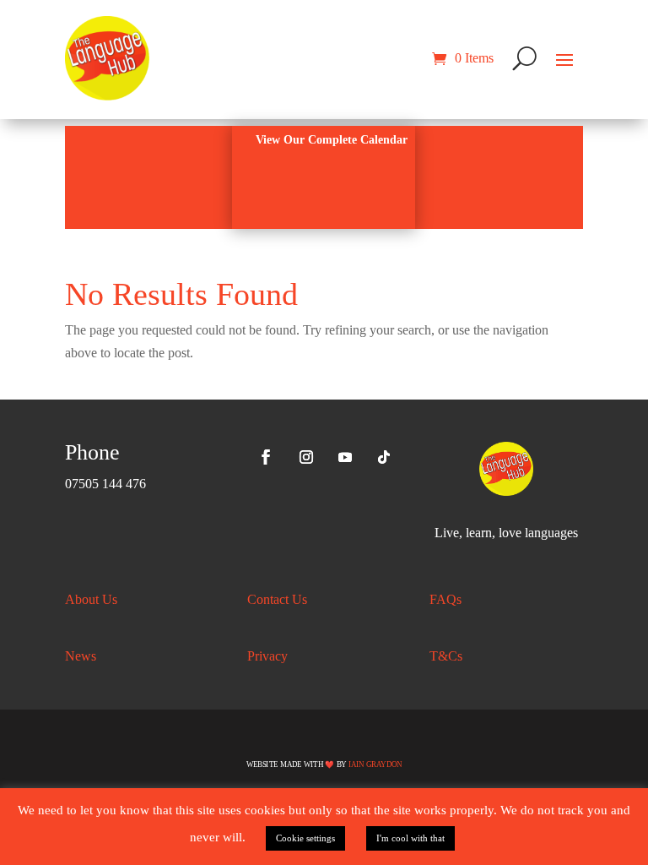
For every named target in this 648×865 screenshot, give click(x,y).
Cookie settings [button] (305, 838)
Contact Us (277, 599)
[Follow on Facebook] (266, 457)
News (80, 656)
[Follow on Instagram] (306, 457)
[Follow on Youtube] (345, 457)
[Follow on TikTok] (383, 457)
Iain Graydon (375, 763)
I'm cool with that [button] (410, 838)
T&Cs (445, 656)
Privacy (267, 656)
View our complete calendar (332, 139)
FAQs (445, 599)
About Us (91, 599)
